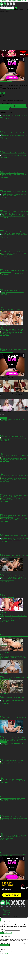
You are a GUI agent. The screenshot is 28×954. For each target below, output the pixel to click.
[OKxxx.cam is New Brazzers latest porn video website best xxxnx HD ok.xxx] (8, 6)
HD (13, 106)
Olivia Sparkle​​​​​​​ (6, 107)
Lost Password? (8, 933)
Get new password (5, 945)
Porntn (14, 0)
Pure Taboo (19, 106)
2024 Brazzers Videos (9, 9)
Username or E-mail (5, 943)
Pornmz (4, 0)
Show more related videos (6, 352)
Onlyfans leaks (6, 912)
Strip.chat (2, 395)
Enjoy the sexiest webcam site (6, 412)
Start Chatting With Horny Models (6, 393)
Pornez (24, 0)
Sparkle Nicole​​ (22, 107)
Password (2, 931)
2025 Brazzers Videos (19, 104)
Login (2, 933)
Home (1, 9)
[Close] (0, 920)
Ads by (24, 379)
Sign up (14, 952)
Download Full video (6, 81)
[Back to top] (0, 919)
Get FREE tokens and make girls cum (20, 393)
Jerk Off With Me (19, 411)
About (2, 93)
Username (2, 929)
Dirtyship (19, 0)
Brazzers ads (6, 914)
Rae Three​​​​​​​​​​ (14, 107)
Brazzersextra (6, 910)
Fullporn (9, 0)
